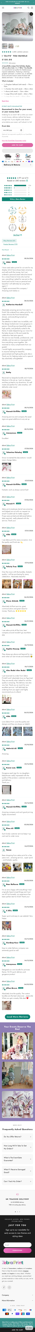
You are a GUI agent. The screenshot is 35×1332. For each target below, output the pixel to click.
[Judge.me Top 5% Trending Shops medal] (12, 227)
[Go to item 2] (11, 46)
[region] (17, 1200)
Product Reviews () (11, 244)
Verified (16, 235)
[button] (17, 151)
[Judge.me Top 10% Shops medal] (22, 227)
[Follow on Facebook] (4, 1287)
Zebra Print (10, 255)
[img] (17, 178)
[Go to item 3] (17, 46)
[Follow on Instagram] (9, 1287)
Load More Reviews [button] (17, 1016)
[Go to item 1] (4, 46)
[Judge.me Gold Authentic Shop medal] (22, 210)
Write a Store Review (17, 199)
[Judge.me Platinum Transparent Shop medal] (12, 210)
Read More (5, 101)
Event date (6, 126)
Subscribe (17, 1250)
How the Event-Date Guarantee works (14, 140)
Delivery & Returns (12, 165)
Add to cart (17, 145)
